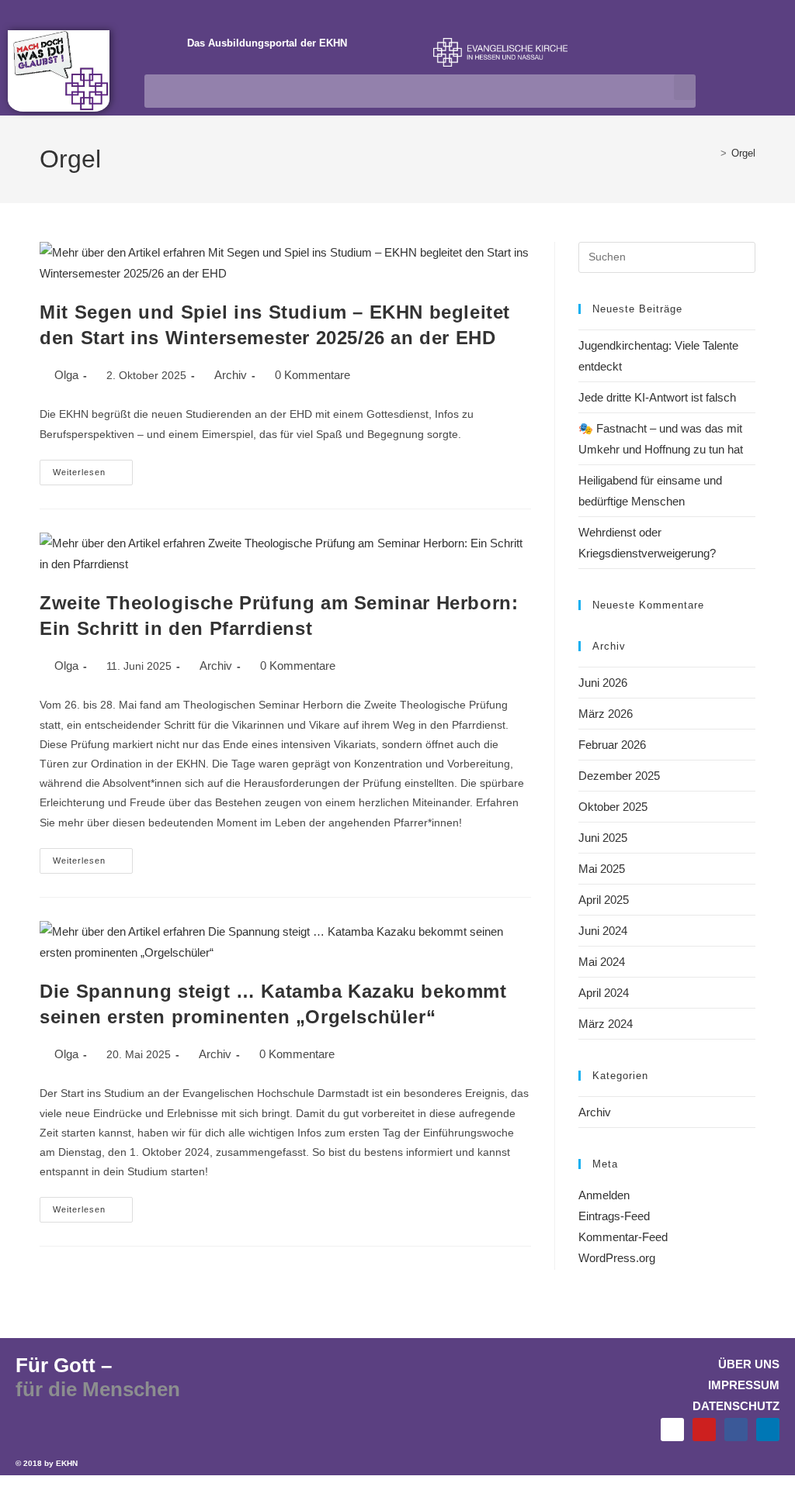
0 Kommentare (312, 374)
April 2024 (603, 992)
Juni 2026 (602, 682)
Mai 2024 (601, 961)
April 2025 (603, 899)
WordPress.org (616, 1257)
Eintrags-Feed (614, 1216)
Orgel (743, 153)
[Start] (712, 153)
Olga (66, 374)
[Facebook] (736, 1429)
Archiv (230, 374)
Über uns (748, 1364)
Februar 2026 (612, 744)
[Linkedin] (767, 1429)
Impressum (743, 1385)
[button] (685, 87)
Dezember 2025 (619, 775)
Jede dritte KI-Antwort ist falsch (657, 397)
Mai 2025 (601, 868)
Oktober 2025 (612, 806)
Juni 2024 (602, 930)
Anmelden (604, 1195)
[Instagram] (672, 1429)
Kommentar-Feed (623, 1236)
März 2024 (605, 1023)
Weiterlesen (93, 468)
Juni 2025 (602, 837)
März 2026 (605, 713)
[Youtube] (704, 1429)
